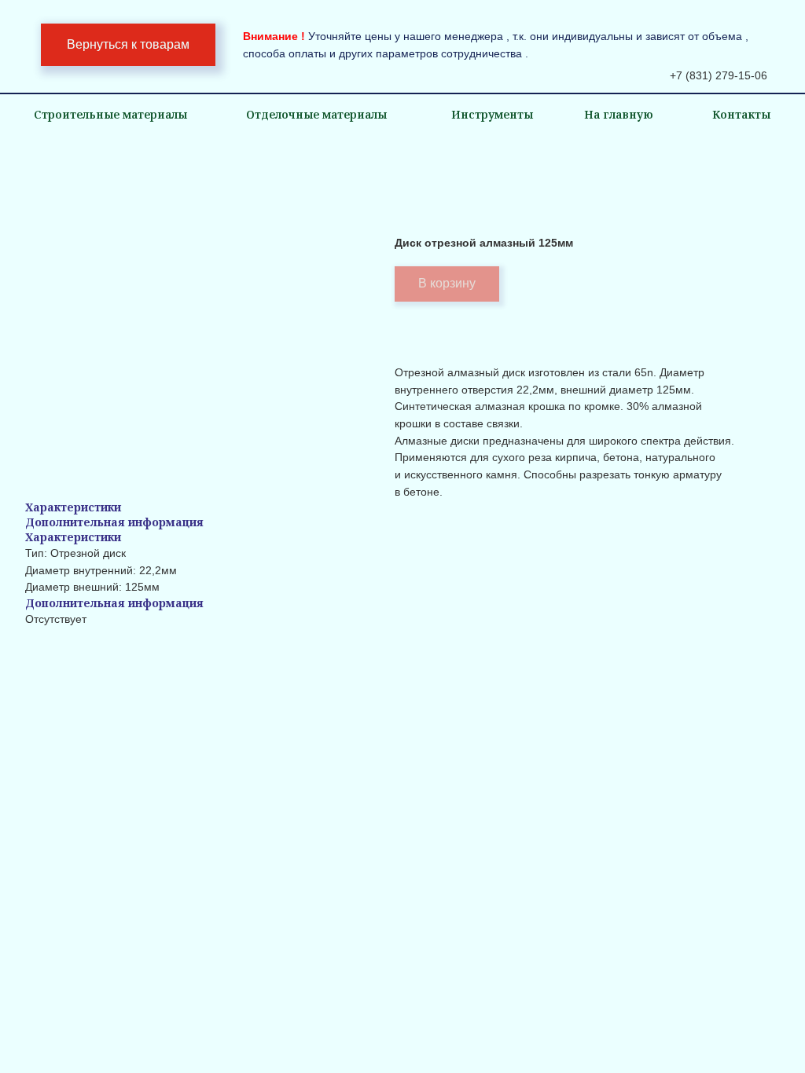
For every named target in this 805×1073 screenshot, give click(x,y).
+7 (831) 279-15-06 (718, 75)
